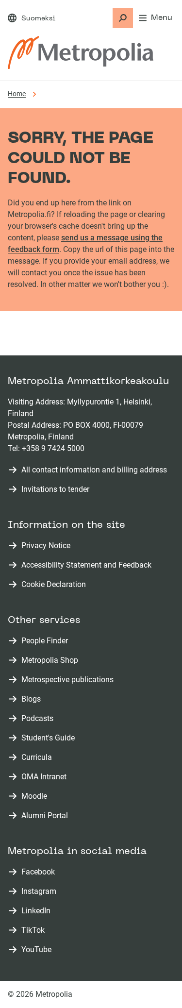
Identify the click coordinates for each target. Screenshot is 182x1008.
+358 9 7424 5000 (53, 448)
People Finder (46, 641)
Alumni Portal (46, 816)
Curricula (38, 757)
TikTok (35, 930)
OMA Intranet (45, 777)
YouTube (38, 950)
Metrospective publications (69, 680)
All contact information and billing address (94, 469)
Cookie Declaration (53, 584)
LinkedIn (37, 911)
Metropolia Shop (51, 660)
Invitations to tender (55, 489)
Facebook (40, 872)
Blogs (33, 699)
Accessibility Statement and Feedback (86, 565)
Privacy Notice (45, 545)
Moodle (36, 796)
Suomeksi (38, 19)
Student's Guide (50, 738)
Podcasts (39, 718)
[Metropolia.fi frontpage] (80, 52)
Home (17, 94)
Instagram (40, 891)
